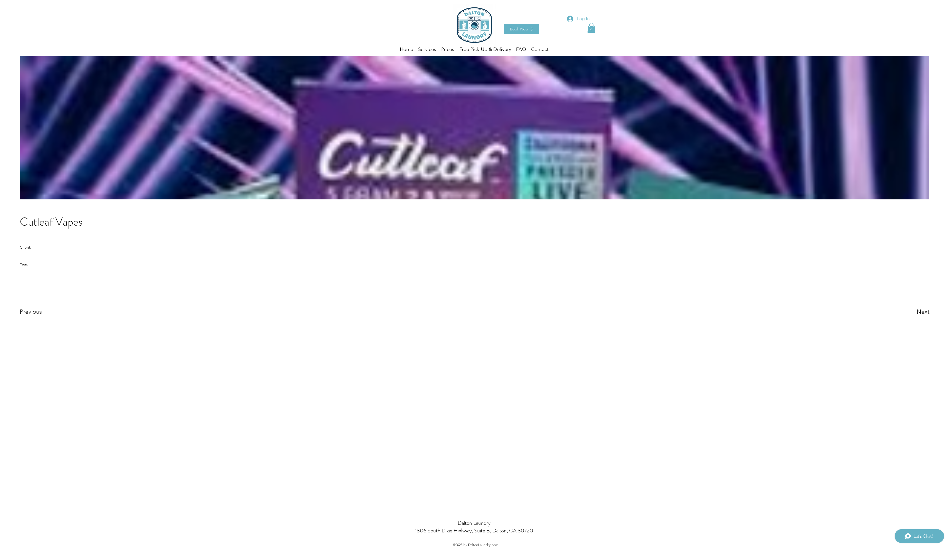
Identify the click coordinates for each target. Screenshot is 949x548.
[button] (591, 28)
